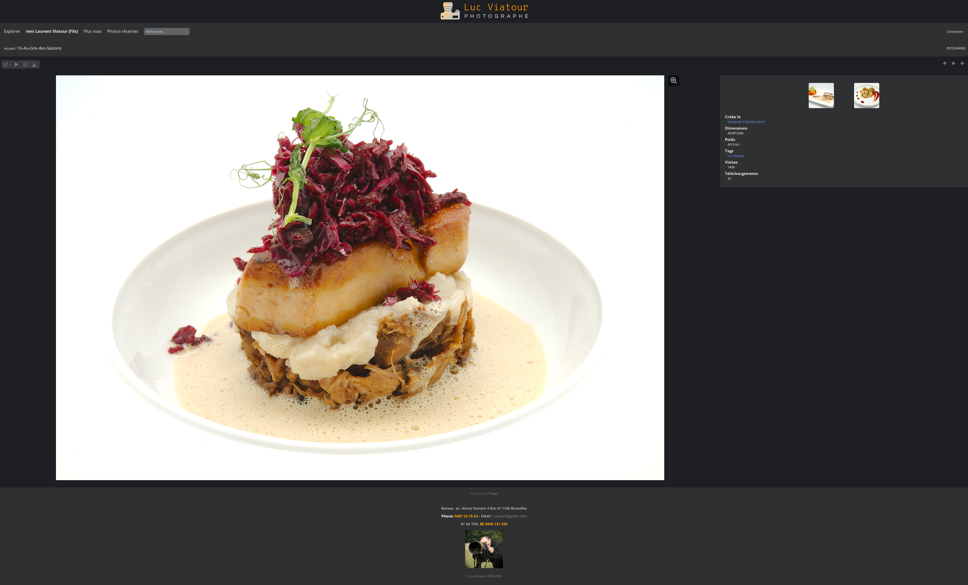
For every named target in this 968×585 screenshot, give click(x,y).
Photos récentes (122, 31)
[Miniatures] (944, 63)
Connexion (955, 31)
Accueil (9, 48)
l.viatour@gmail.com (509, 516)
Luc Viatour (736, 155)
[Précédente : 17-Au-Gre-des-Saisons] (953, 63)
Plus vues (93, 31)
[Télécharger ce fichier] (34, 64)
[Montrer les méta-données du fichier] (25, 64)
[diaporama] (16, 64)
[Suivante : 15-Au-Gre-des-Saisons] (962, 63)
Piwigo (493, 493)
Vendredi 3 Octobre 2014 (746, 121)
